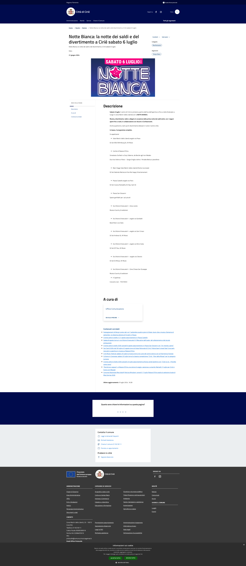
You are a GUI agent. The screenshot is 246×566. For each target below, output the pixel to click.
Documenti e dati (72, 512)
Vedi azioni (165, 37)
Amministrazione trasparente (133, 522)
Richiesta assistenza (101, 533)
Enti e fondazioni (71, 502)
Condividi (155, 37)
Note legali (126, 529)
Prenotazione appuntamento (104, 522)
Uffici (68, 498)
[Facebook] (155, 12)
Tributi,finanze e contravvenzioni (134, 495)
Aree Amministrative (73, 495)
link (141, 554)
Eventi (154, 511)
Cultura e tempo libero (102, 495)
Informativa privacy (129, 526)
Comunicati (155, 495)
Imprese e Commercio (102, 498)
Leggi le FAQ (99, 529)
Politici (68, 505)
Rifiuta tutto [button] (130, 558)
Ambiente (126, 498)
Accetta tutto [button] (115, 558)
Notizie (84, 28)
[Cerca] (177, 11)
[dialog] (123, 554)
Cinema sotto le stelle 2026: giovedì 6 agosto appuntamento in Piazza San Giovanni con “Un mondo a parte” (138, 345)
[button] (123, 562)
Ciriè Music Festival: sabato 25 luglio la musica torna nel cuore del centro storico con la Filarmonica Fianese (138, 354)
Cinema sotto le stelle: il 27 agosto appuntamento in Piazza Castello (125, 337)
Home (71, 28)
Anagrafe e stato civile (102, 492)
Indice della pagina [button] (76, 103)
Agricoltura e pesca (129, 509)
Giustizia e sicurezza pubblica (132, 491)
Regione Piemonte (72, 2)
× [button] (244, 544)
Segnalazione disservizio (103, 526)
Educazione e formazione (103, 505)
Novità (77, 28)
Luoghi (154, 508)
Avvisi (154, 498)
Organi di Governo (72, 492)
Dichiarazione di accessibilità (132, 533)
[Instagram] (160, 12)
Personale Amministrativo (75, 509)
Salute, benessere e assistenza (133, 502)
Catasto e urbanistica (102, 502)
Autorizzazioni (128, 505)
